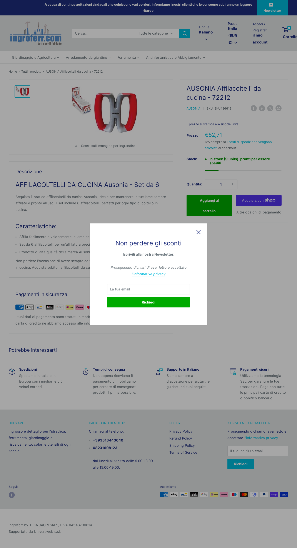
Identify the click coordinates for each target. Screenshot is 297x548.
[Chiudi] (198, 232)
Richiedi (148, 302)
